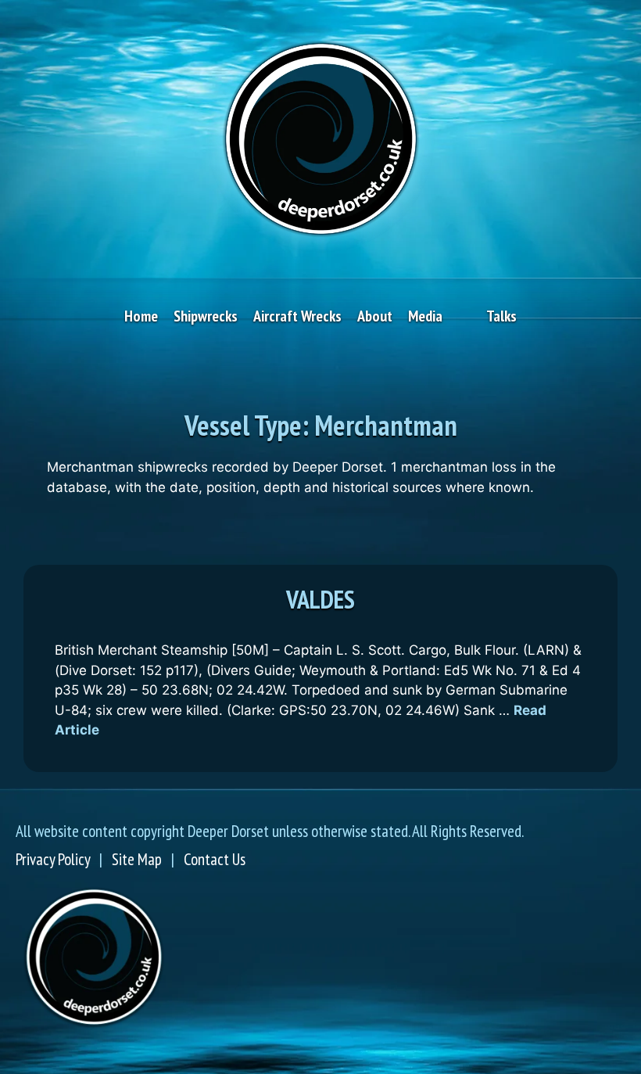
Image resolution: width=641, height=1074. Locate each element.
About (374, 316)
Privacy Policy (53, 859)
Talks (501, 316)
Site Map (137, 859)
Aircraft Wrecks (297, 316)
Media (425, 316)
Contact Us (214, 859)
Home (141, 316)
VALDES (320, 599)
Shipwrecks (206, 316)
